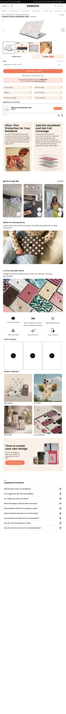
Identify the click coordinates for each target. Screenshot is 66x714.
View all (60, 181)
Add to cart (58, 108)
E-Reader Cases (47, 11)
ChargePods (58, 11)
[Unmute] (18, 214)
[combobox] (33, 65)
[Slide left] (3, 30)
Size (4, 61)
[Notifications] (11, 6)
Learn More (60, 61)
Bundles (4, 11)
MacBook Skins (10, 14)
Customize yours (13, 11)
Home (3, 14)
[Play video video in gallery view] (46, 48)
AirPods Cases (36, 11)
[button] (55, 6)
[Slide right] (62, 30)
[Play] (39, 209)
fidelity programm (39, 81)
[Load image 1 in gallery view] (9, 48)
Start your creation (14, 463)
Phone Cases (24, 11)
